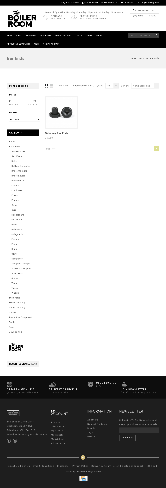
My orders (57, 430)
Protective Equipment (18, 44)
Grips (14, 205)
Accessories (18, 151)
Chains (15, 185)
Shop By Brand (51, 44)
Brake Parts (18, 180)
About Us (92, 420)
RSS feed (151, 466)
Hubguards (18, 234)
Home (9, 35)
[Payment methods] (83, 480)
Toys (11, 327)
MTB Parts (46, 35)
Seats (15, 254)
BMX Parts (31, 35)
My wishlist (111, 2)
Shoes (99, 35)
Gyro (14, 210)
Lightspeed (95, 471)
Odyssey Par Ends (56, 133)
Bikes (19, 35)
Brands (91, 428)
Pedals (15, 239)
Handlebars (18, 215)
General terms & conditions (38, 466)
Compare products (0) (83, 85)
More (36, 44)
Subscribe (127, 438)
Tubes (15, 288)
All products (58, 443)
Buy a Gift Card (70, 2)
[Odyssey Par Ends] (61, 127)
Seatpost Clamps (21, 263)
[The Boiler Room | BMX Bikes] (22, 18)
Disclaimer (63, 466)
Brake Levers (18, 176)
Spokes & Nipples (21, 268)
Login (144, 2)
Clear (33, 364)
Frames (15, 200)
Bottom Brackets (21, 166)
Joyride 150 (15, 332)
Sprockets (17, 273)
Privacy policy (80, 466)
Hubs (14, 224)
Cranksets (17, 190)
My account (91, 2)
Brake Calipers (19, 171)
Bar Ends (154, 58)
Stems (15, 278)
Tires (14, 283)
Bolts (14, 161)
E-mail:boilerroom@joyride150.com (27, 434)
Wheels (15, 293)
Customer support (132, 466)
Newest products (97, 424)
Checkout (129, 2)
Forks (15, 195)
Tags (90, 432)
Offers (91, 436)
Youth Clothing (84, 35)
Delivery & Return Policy (105, 466)
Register (154, 2)
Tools (12, 322)
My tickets (57, 435)
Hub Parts (17, 229)
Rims (14, 249)
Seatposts (17, 259)
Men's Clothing (63, 35)
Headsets (17, 219)
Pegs (14, 244)
